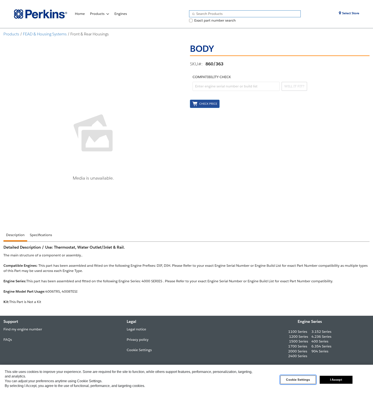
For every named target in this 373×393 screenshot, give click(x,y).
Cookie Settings (298, 380)
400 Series (319, 341)
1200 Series (298, 336)
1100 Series (297, 331)
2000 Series (297, 351)
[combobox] (243, 14)
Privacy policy (138, 339)
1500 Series (298, 341)
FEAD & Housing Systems (45, 34)
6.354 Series (321, 346)
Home (80, 13)
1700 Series (297, 346)
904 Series (319, 351)
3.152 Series (321, 331)
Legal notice (136, 329)
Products (97, 13)
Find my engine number (22, 329)
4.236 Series (321, 336)
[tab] (15, 235)
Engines (120, 13)
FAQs (7, 339)
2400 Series (297, 356)
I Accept (336, 380)
